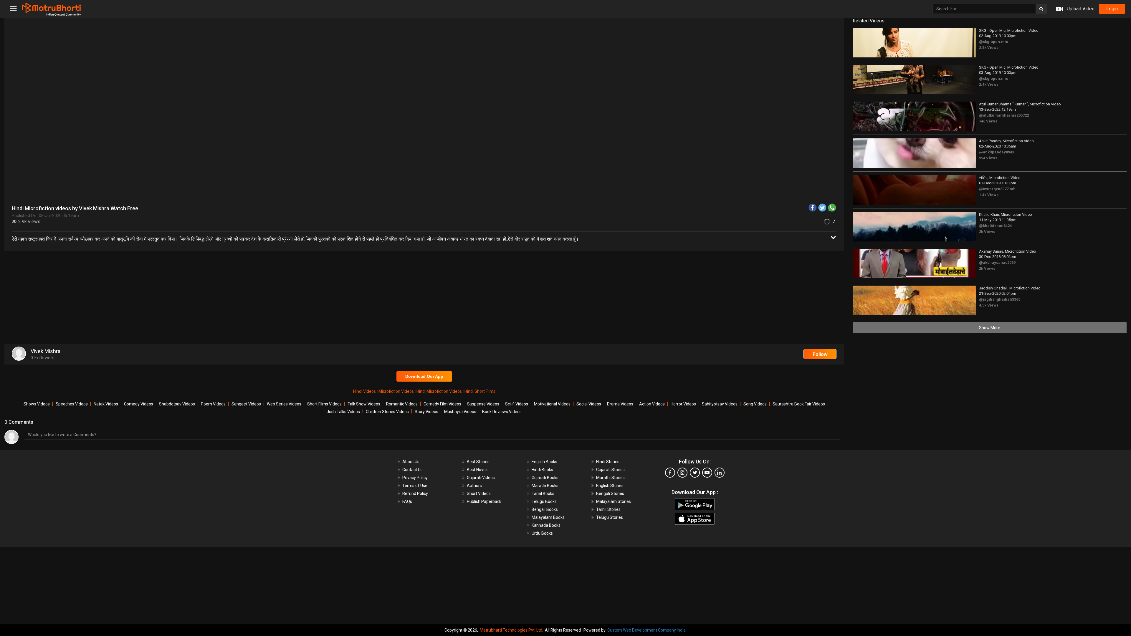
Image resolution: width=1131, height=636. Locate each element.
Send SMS (644, 136)
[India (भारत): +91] (569, 136)
